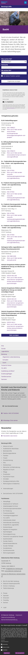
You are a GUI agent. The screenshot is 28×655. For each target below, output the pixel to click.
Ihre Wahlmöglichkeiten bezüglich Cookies (14, 625)
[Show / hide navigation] (25, 2)
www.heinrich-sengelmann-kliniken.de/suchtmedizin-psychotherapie (15, 281)
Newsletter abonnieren (10, 436)
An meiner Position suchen (12, 76)
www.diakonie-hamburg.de (13, 571)
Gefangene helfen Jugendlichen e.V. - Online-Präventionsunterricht (13, 248)
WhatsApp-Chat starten (10, 420)
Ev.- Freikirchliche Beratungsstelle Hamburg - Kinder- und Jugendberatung (14, 162)
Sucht (6, 29)
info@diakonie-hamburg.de (14, 568)
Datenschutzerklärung (4, 641)
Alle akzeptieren (20, 653)
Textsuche (4, 65)
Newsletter (6, 428)
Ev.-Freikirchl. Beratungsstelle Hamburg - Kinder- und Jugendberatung (13, 184)
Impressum (3, 639)
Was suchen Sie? (6, 59)
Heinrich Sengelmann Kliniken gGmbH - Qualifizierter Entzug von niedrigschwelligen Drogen (13, 290)
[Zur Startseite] (4, 3)
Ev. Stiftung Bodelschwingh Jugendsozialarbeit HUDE (13, 143)
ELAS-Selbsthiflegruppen (9, 120)
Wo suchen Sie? (6, 70)
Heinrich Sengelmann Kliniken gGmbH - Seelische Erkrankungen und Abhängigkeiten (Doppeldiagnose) (13, 313)
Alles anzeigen (6, 61)
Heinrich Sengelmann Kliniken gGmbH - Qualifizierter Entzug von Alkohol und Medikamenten (13, 266)
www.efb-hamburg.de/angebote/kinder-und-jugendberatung (16, 176)
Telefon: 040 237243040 (11, 413)
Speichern (6, 653)
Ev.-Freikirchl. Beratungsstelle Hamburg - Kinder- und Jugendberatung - (13, 205)
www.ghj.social (11, 260)
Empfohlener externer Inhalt (10, 90)
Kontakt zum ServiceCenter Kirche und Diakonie (14, 388)
